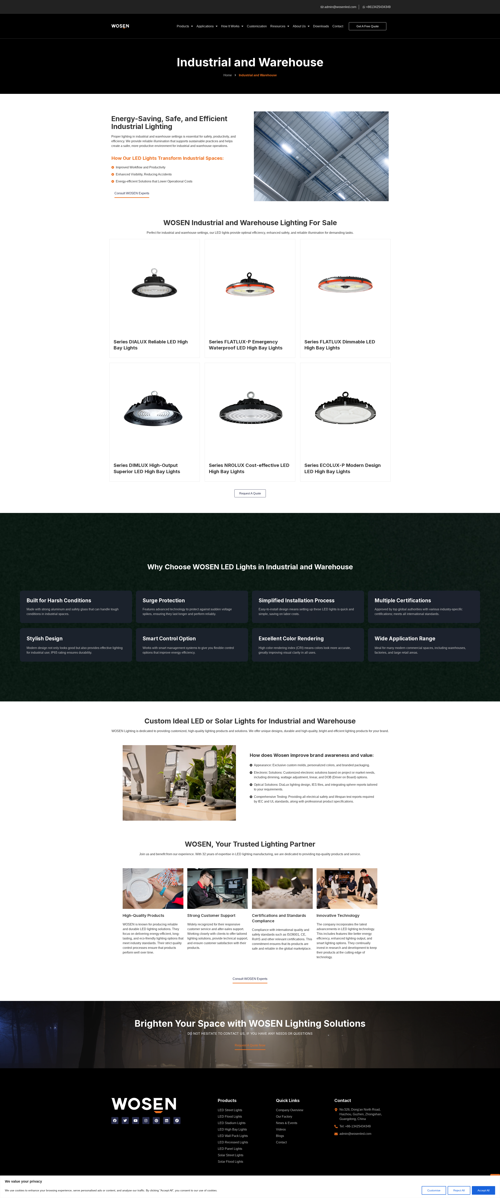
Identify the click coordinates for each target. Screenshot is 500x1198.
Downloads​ (321, 26)
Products (183, 26)
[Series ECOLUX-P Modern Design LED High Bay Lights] (345, 407)
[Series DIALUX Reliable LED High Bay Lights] (155, 284)
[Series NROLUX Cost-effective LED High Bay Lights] (250, 407)
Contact (337, 26)
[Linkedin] (166, 1120)
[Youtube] (135, 1120)
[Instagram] (145, 1120)
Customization (257, 26)
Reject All (459, 1190)
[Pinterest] (156, 1120)
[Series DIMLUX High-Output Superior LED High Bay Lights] (155, 407)
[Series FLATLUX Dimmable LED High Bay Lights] (345, 284)
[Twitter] (125, 1120)
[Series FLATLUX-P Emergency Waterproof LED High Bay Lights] (250, 284)
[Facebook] (114, 1120)
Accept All (483, 1190)
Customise (433, 1190)
